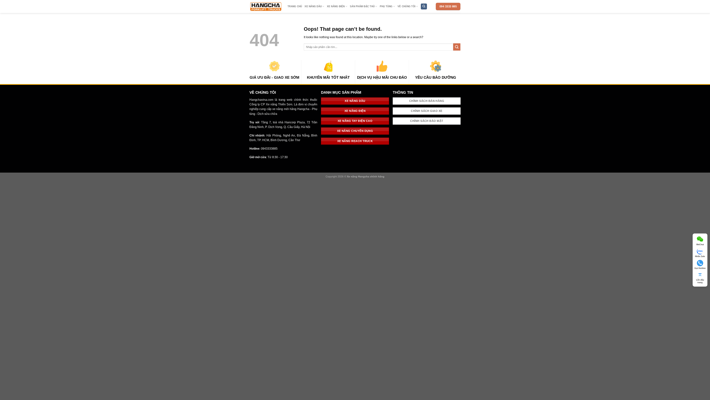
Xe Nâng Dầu (313, 6)
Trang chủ (295, 6)
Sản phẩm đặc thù (362, 6)
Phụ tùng (386, 6)
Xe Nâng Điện (336, 6)
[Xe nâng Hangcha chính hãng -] (266, 6)
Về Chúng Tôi (406, 6)
